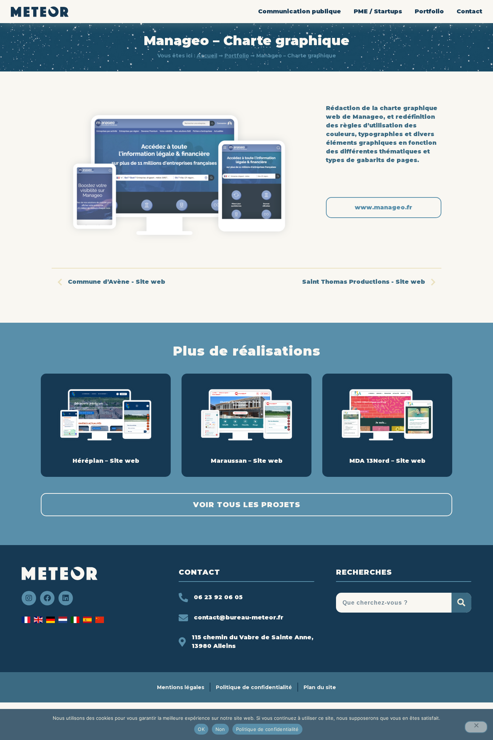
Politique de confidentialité (254, 687)
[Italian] (77, 621)
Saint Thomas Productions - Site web (363, 281)
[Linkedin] (65, 598)
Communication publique (299, 11)
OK (201, 729)
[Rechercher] (461, 603)
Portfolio (429, 11)
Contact (469, 11)
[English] (40, 621)
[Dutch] (64, 621)
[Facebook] (47, 598)
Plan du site (320, 687)
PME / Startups (378, 11)
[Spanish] (89, 621)
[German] (52, 621)
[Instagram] (29, 598)
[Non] (476, 727)
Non (220, 729)
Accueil (207, 55)
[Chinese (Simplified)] (101, 621)
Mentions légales (180, 687)
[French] (28, 621)
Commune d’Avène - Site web (116, 281)
